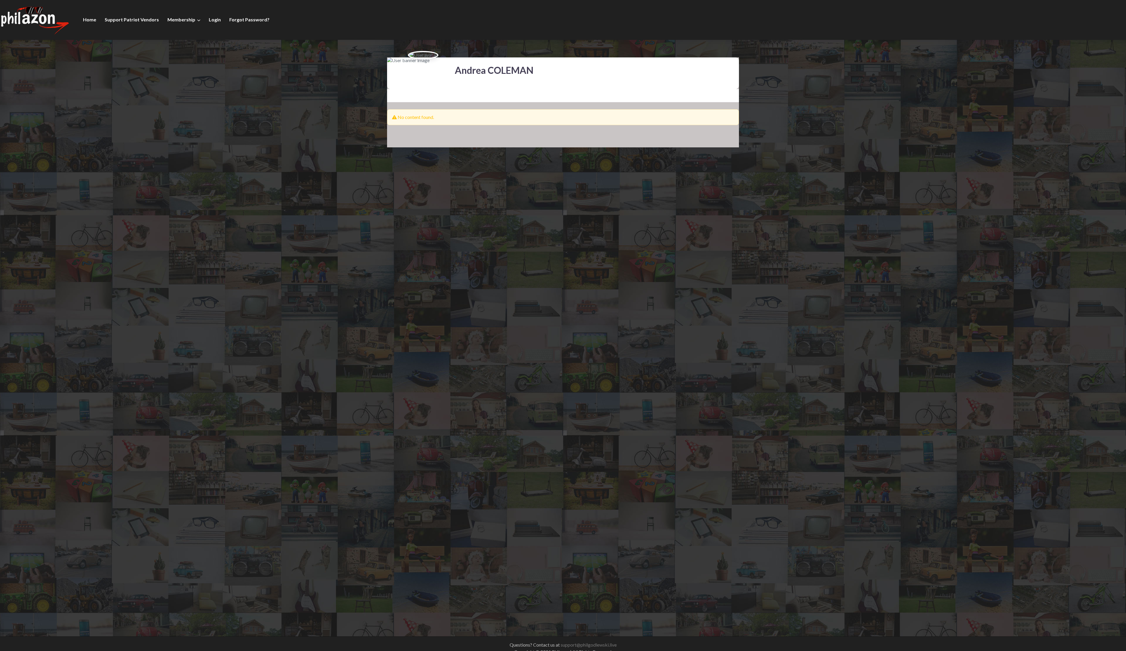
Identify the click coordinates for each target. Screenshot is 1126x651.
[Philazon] (34, 19)
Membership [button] (181, 19)
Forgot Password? (249, 19)
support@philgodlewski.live (589, 644)
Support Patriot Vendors (132, 19)
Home (89, 19)
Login (215, 19)
